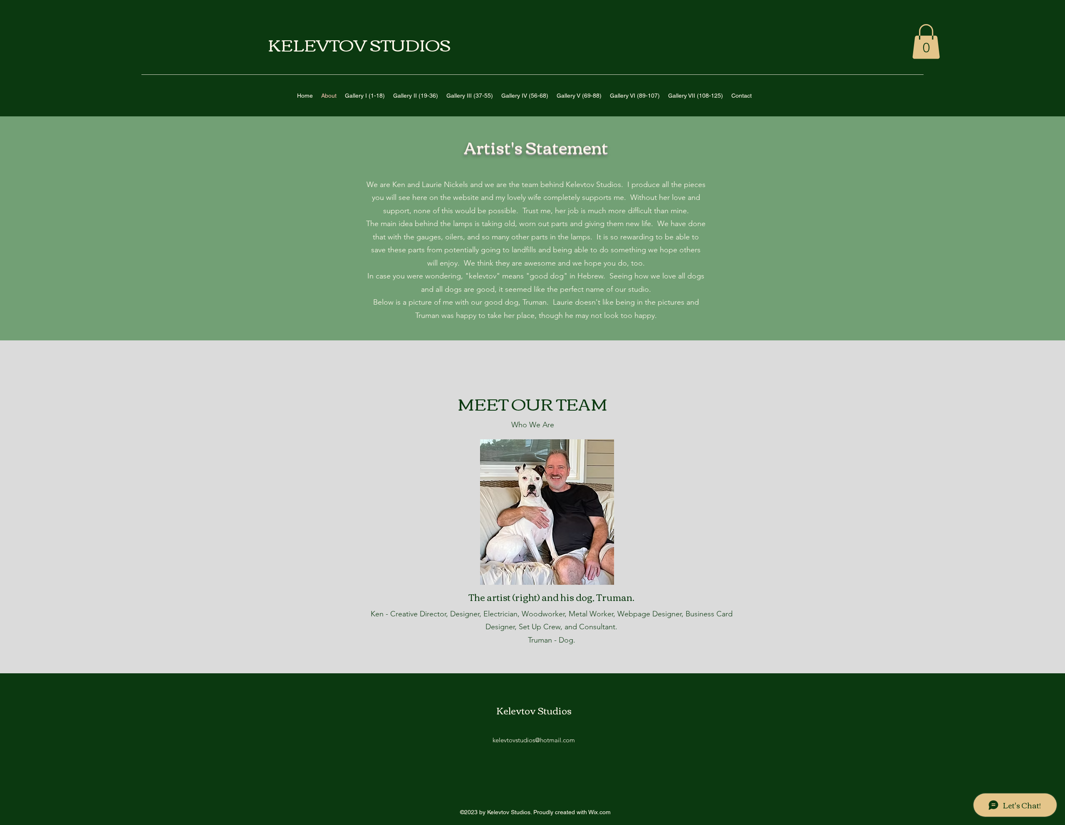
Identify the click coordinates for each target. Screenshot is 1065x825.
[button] (926, 41)
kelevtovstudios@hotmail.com (534, 740)
